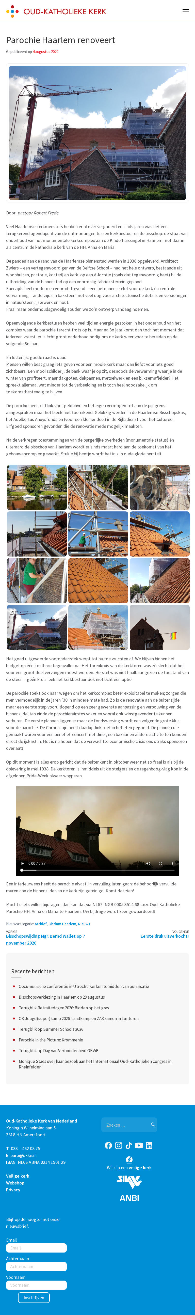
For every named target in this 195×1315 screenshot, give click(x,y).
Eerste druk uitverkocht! (165, 936)
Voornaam (16, 1277)
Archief (41, 923)
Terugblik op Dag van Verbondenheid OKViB (59, 1050)
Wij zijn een (129, 1167)
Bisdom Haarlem (62, 923)
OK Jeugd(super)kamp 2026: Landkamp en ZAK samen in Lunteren (79, 1018)
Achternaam (17, 1258)
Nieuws (84, 923)
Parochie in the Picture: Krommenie (51, 1040)
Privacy (13, 1190)
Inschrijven (34, 1297)
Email (11, 1240)
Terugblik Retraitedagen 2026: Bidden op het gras (64, 1008)
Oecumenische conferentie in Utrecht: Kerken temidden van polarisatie (84, 986)
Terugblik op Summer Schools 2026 (51, 1029)
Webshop (15, 1183)
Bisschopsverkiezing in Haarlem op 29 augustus (62, 997)
